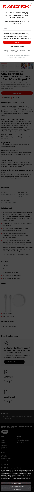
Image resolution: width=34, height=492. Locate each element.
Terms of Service (20, 52)
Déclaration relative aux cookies (15, 476)
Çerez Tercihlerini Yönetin (16, 483)
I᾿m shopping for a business (17, 46)
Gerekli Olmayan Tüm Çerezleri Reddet (16, 486)
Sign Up (17, 42)
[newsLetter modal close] (31, 3)
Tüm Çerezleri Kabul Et (16, 489)
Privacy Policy (10, 52)
